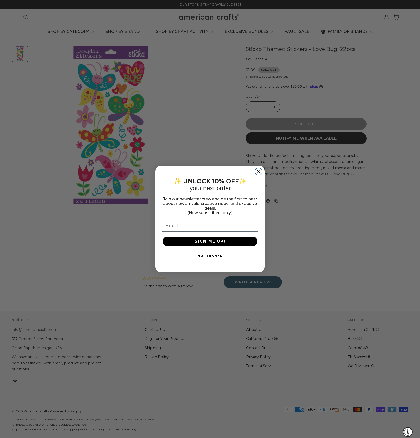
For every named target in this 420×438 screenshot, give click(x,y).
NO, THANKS (210, 256)
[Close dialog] (258, 171)
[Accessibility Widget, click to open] (408, 432)
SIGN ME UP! (210, 241)
